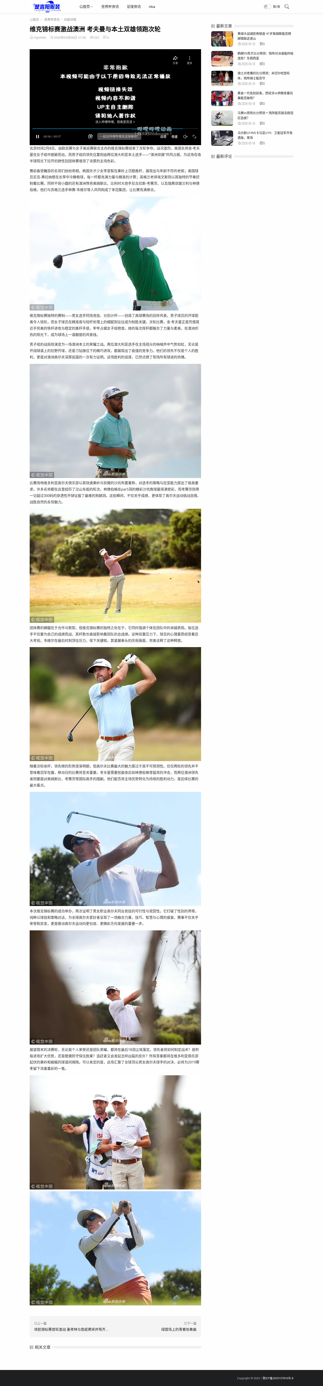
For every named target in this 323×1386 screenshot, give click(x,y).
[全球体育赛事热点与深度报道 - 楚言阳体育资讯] (46, 11)
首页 (86, 6)
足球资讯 (134, 6)
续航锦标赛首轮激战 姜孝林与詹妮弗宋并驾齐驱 (71, 1329)
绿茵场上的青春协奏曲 (178, 1329)
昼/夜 (276, 6)
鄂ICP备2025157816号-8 (278, 1378)
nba (152, 6)
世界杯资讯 (110, 6)
